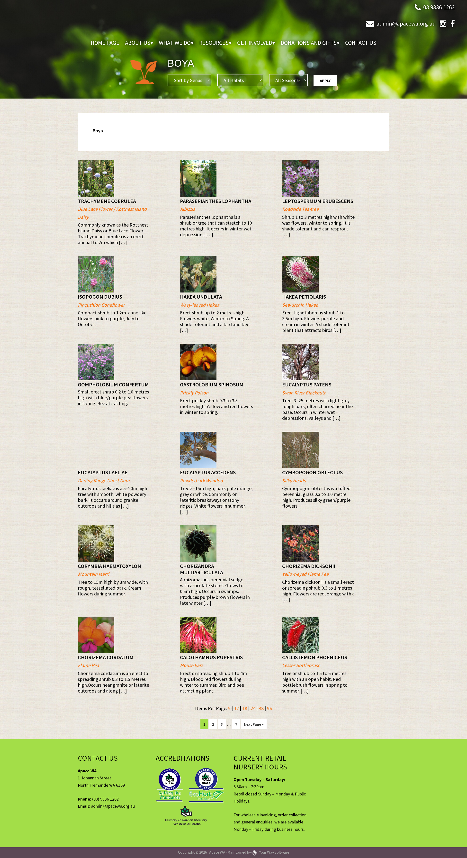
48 (261, 708)
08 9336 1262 (439, 7)
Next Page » (254, 725)
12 (236, 708)
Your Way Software (274, 852)
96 (269, 708)
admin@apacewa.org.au (406, 23)
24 (253, 708)
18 (244, 708)
